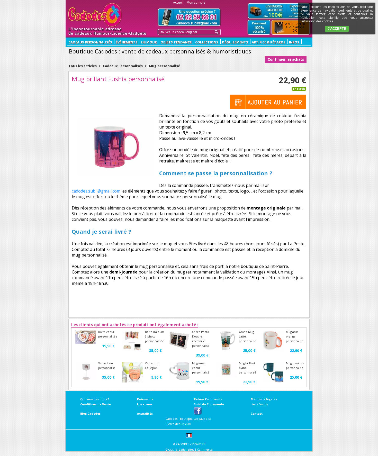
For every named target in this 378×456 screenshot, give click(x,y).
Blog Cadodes (90, 413)
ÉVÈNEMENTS (127, 42)
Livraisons (144, 404)
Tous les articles (82, 65)
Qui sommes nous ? (94, 399)
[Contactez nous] (189, 17)
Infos (294, 42)
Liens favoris (259, 404)
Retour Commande (208, 399)
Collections (206, 42)
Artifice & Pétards (268, 42)
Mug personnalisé (164, 65)
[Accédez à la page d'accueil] (95, 15)
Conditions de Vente (95, 404)
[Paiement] (259, 27)
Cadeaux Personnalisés (123, 65)
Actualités (145, 413)
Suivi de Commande (209, 404)
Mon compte (196, 2)
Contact (257, 413)
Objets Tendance (176, 42)
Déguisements (235, 42)
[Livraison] (279, 11)
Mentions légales (264, 399)
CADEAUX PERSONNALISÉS (90, 42)
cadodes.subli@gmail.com (96, 191)
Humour (149, 42)
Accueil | (179, 2)
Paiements (145, 399)
